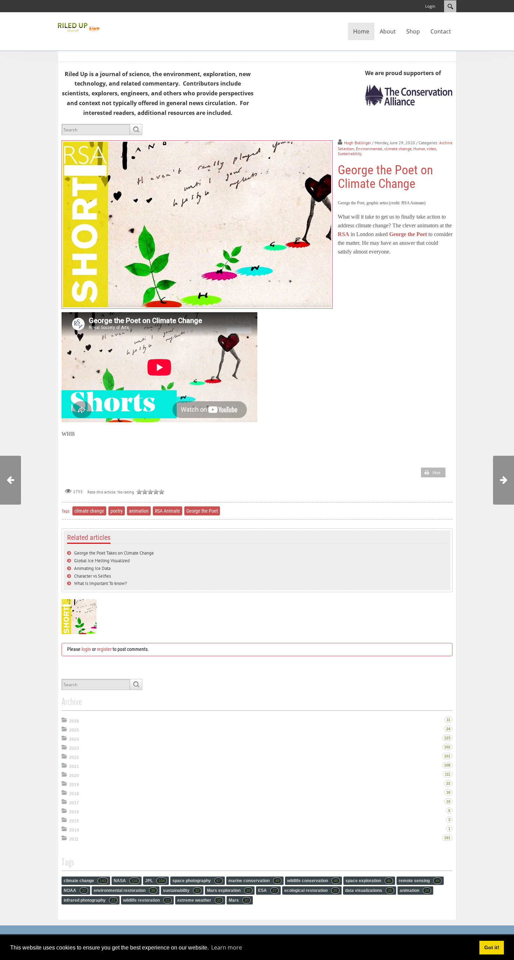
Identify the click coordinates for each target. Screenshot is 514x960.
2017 (74, 802)
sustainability (181, 890)
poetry (116, 511)
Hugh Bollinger (357, 142)
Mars (239, 900)
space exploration (368, 880)
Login (430, 6)
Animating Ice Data (92, 568)
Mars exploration (228, 890)
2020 (74, 775)
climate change (398, 148)
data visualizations (368, 890)
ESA (267, 890)
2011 (74, 839)
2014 (74, 830)
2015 (74, 821)
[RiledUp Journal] (79, 26)
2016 (74, 811)
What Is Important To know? (100, 583)
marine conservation (253, 880)
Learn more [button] (226, 947)
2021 (74, 766)
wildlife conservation (312, 880)
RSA (343, 234)
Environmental (369, 148)
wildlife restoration (146, 900)
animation (139, 511)
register (104, 649)
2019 (74, 784)
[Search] (136, 129)
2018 (74, 793)
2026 (74, 721)
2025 (74, 730)
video (431, 148)
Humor (419, 148)
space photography (196, 880)
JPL (155, 880)
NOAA (75, 890)
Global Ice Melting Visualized (102, 561)
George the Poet (408, 234)
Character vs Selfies (92, 576)
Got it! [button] (491, 947)
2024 (74, 739)
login (86, 649)
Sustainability (350, 153)
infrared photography (89, 900)
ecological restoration (310, 890)
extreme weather (199, 900)
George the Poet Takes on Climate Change (114, 553)
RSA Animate (167, 511)
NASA (125, 880)
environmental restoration (124, 890)
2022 (74, 757)
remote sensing (419, 880)
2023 (74, 748)
